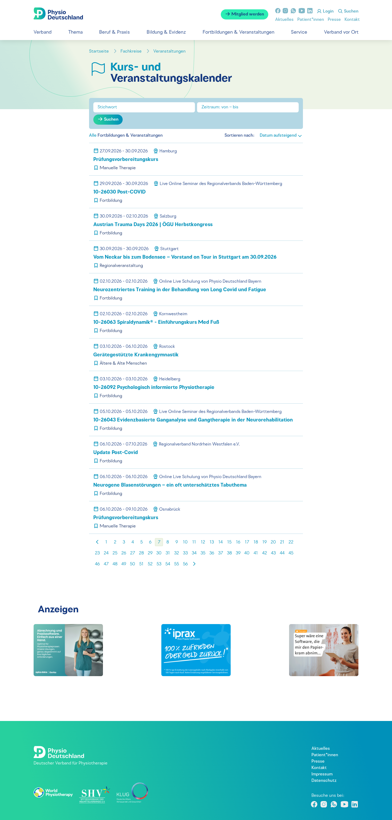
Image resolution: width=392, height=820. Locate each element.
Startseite (99, 51)
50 (132, 564)
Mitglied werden (247, 14)
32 (176, 553)
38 (229, 553)
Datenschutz (324, 781)
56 (185, 564)
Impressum (322, 774)
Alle (93, 135)
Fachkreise (132, 51)
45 (291, 553)
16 (238, 542)
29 (150, 553)
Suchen (350, 11)
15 (229, 542)
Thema (75, 32)
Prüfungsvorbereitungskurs (125, 159)
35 (203, 553)
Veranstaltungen (170, 51)
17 (247, 542)
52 (150, 564)
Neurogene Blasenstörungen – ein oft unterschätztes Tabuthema (170, 485)
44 (282, 553)
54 (167, 564)
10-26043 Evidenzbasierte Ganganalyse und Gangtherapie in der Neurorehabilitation (193, 420)
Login (328, 11)
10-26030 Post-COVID (119, 192)
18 (256, 542)
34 (194, 553)
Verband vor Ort (341, 32)
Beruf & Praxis (114, 32)
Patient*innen (310, 20)
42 (264, 553)
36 (211, 553)
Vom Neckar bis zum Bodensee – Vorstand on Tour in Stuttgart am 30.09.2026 (185, 257)
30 (159, 553)
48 (115, 564)
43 (273, 553)
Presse (334, 20)
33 (185, 553)
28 (141, 553)
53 (159, 564)
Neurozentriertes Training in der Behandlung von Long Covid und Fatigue (179, 290)
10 (185, 542)
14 (220, 542)
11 (194, 542)
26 (123, 553)
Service (299, 32)
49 (123, 564)
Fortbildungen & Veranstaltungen (238, 32)
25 (115, 553)
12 (203, 542)
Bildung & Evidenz (166, 32)
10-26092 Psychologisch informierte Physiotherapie (153, 387)
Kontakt (352, 20)
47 (106, 564)
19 (264, 542)
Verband (42, 32)
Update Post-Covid (115, 453)
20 (273, 542)
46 (97, 564)
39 (238, 553)
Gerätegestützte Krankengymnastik (136, 355)
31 (168, 553)
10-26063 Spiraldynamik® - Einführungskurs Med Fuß (156, 322)
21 (282, 542)
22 (291, 542)
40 (247, 553)
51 (141, 564)
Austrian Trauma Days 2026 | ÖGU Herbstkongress (153, 225)
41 (256, 553)
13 (212, 542)
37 (220, 553)
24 (106, 553)
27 (132, 553)
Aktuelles (284, 20)
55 (176, 564)
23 (97, 553)
